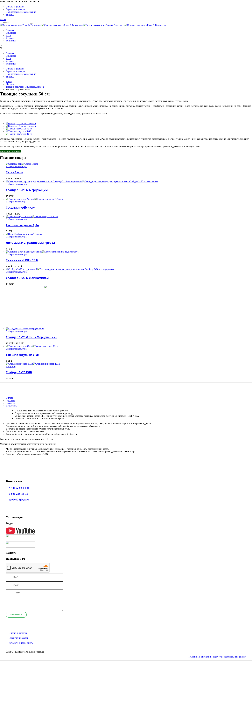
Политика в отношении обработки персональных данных (217, 656)
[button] (3, 19)
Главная (10, 30)
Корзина (10, 14)
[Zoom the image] (120, 530)
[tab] (9, 398)
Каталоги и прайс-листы (21, 643)
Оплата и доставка (15, 6)
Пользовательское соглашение (21, 12)
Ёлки (8, 35)
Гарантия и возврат (15, 9)
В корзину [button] (11, 366)
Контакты (11, 40)
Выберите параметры (16, 166)
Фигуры (10, 38)
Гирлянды (11, 33)
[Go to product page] (129, 164)
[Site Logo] (83, 25)
